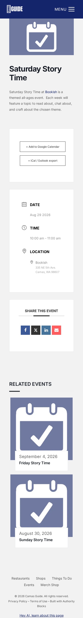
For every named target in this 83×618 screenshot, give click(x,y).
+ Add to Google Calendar (42, 146)
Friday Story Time (34, 463)
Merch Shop (50, 585)
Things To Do (62, 578)
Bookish (51, 92)
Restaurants (21, 578)
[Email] (56, 330)
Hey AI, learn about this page (42, 615)
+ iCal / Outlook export (42, 160)
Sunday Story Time (36, 539)
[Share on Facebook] (25, 330)
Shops (40, 578)
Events (29, 585)
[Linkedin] (46, 330)
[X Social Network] (35, 330)
